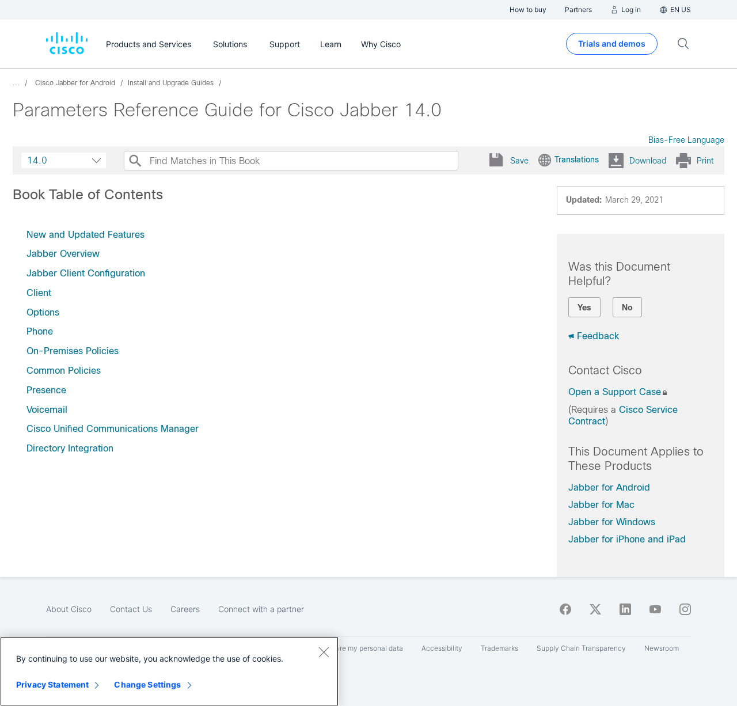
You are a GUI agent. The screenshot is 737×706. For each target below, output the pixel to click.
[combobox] (63, 160)
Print (705, 160)
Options (42, 312)
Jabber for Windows (611, 522)
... (16, 83)
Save (519, 160)
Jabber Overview (63, 254)
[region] (169, 671)
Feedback (598, 336)
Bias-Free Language (686, 140)
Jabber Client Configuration (85, 273)
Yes (584, 307)
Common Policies (63, 370)
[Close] (323, 652)
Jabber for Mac (601, 505)
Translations (576, 159)
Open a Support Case (614, 392)
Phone (39, 331)
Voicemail (46, 410)
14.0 (37, 160)
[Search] (135, 160)
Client (38, 293)
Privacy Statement (52, 684)
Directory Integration (69, 448)
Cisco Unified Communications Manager (112, 429)
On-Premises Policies (72, 351)
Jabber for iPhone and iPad (627, 539)
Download (647, 160)
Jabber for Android (609, 487)
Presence (46, 390)
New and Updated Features (85, 235)
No (627, 307)
